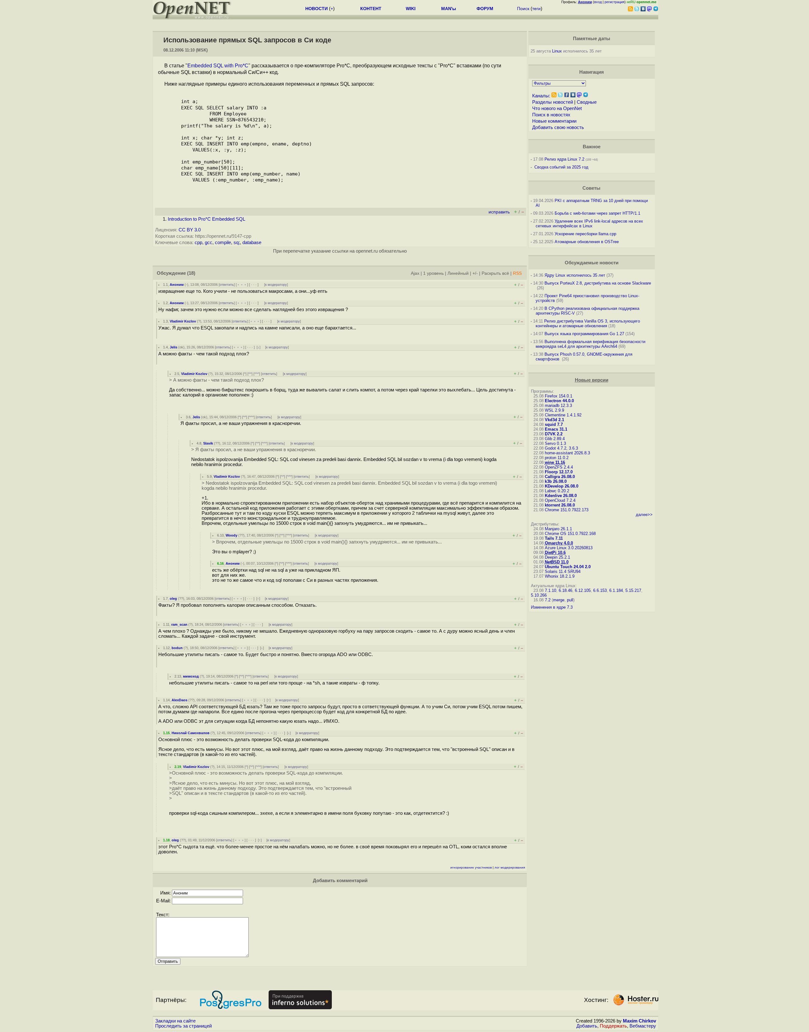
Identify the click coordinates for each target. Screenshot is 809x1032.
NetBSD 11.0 (557, 562)
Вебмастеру (643, 1026)
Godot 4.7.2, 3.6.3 (561, 448)
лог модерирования (510, 867)
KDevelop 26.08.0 (561, 486)
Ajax (415, 273)
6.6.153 (600, 590)
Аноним (177, 284)
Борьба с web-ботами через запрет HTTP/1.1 (597, 213)
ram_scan (179, 624)
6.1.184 (616, 590)
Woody (231, 535)
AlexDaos (179, 700)
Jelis (173, 347)
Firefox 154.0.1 (558, 396)
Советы (591, 188)
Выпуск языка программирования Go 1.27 (584, 333)
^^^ (256, 374)
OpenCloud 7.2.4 (560, 500)
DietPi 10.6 (555, 552)
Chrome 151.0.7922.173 (566, 509)
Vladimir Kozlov (183, 321)
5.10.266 (539, 595)
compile (223, 242)
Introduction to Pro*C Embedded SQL (206, 219)
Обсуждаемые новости (591, 262)
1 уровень (433, 273)
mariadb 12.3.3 (558, 405)
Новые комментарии (554, 121)
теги (536, 8)
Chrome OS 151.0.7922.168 (570, 533)
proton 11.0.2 (557, 457)
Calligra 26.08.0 (560, 476)
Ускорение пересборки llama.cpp (585, 233)
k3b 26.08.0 (556, 481)
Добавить (586, 1026)
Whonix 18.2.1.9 (560, 576)
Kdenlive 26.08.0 (561, 495)
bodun (177, 648)
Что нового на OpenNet (557, 108)
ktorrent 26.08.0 (560, 505)
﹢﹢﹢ (242, 284)
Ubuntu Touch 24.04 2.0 (568, 566)
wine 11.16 (555, 462)
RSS (517, 273)
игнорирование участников (471, 867)
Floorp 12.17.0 (559, 472)
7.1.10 (550, 590)
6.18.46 (565, 590)
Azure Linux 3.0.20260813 (569, 547)
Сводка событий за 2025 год (561, 167)
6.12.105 (583, 590)
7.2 (547, 600)
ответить (227, 284)
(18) (191, 273)
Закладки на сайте (175, 1020)
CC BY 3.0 (190, 229)
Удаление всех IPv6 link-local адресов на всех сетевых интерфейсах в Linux (589, 223)
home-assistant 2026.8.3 (567, 453)
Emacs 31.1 (556, 429)
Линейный (458, 273)
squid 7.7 (554, 424)
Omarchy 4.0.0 (559, 543)
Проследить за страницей (183, 1026)
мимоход (191, 676)
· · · (254, 284)
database (251, 242)
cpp (198, 242)
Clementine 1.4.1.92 (563, 415)
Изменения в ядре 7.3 (552, 607)
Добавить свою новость (558, 127)
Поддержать (613, 1026)
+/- (475, 273)
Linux (557, 51)
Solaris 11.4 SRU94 (563, 571)
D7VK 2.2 (554, 434)
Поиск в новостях (551, 114)
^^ (250, 374)
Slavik (208, 443)
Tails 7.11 (554, 538)
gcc (208, 242)
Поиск (523, 8)
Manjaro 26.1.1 (558, 528)
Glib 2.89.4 (555, 438)
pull (570, 600)
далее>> (644, 514)
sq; (237, 242)
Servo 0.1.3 (555, 443)
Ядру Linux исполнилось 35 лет (574, 275)
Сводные (587, 102)
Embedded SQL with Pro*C (217, 65)
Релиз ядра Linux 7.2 (564, 159)
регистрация (614, 2)
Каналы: (541, 95)
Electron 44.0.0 (559, 400)
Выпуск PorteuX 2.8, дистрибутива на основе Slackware (597, 283)
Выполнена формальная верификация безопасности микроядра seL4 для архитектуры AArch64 (590, 344)
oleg (173, 598)
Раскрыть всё (495, 273)
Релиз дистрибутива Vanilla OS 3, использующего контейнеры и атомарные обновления (588, 323)
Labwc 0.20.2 (557, 490)
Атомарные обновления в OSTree (587, 241)
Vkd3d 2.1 (554, 419)
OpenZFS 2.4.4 (559, 467)
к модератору (276, 284)
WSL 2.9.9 (554, 410)
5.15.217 (633, 590)
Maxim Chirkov (639, 1020)
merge (558, 600)
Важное (591, 146)
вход (598, 2)
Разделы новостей (552, 102)
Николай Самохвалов (191, 733)
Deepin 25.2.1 (557, 557)
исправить (499, 212)
